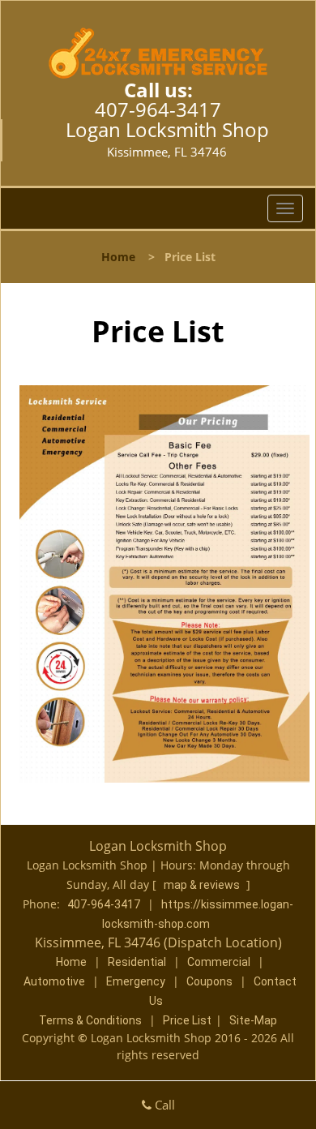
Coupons (209, 981)
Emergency (135, 981)
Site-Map (253, 1020)
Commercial (218, 961)
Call (163, 1105)
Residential (137, 961)
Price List (187, 1020)
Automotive (54, 981)
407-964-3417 (158, 109)
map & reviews (203, 884)
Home (118, 256)
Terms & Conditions (90, 1020)
